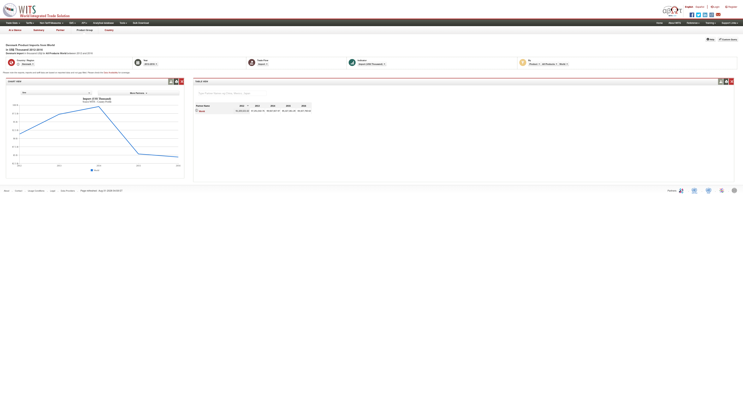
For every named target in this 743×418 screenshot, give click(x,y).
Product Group (85, 30)
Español (700, 6)
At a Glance (15, 30)
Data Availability (111, 72)
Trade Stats (12, 22)
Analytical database (103, 22)
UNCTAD (695, 190)
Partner (60, 30)
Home (659, 22)
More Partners (137, 93)
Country (109, 30)
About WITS (675, 22)
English (689, 7)
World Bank (735, 190)
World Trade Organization (722, 190)
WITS (38, 9)
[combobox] (56, 93)
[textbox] (232, 93)
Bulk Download (141, 22)
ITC (682, 190)
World (202, 111)
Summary (38, 30)
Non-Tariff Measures (51, 22)
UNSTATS (708, 190)
